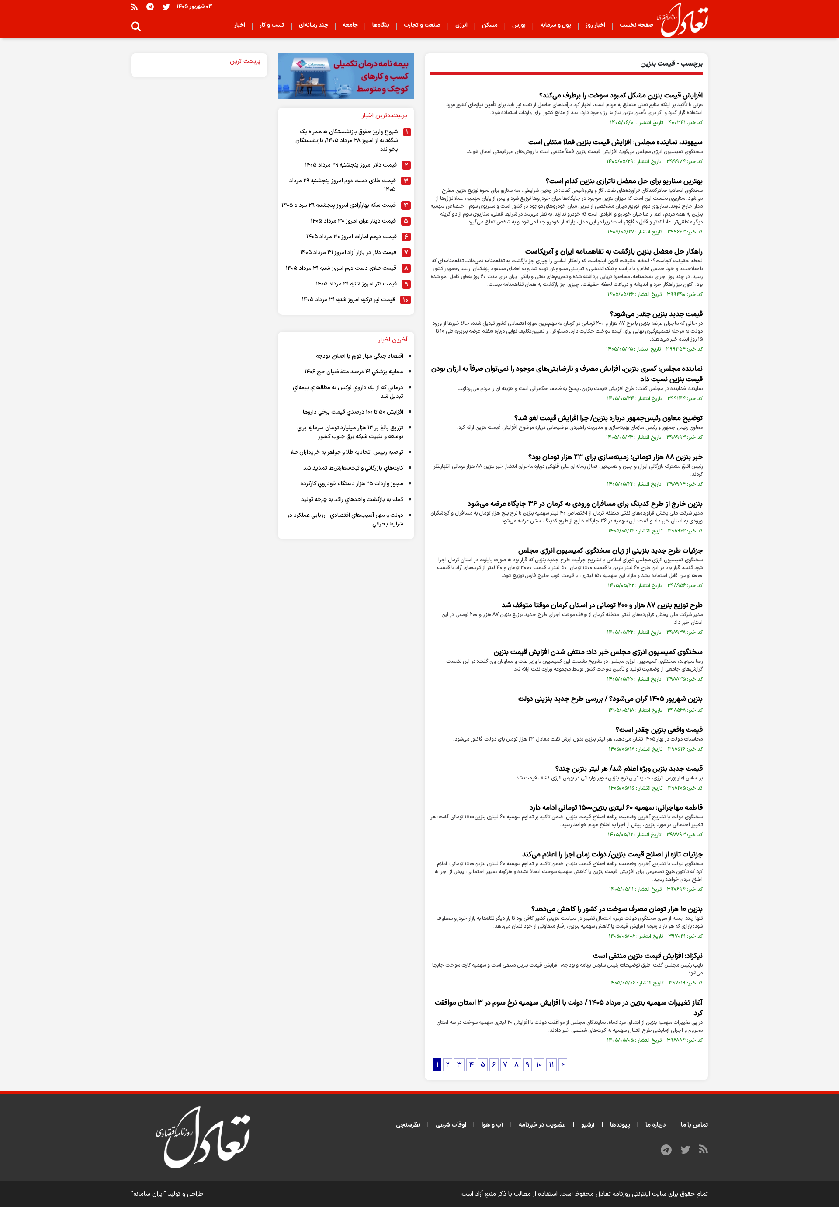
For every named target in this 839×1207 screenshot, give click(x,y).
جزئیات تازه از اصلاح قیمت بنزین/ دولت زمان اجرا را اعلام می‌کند (612, 854)
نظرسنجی (408, 1125)
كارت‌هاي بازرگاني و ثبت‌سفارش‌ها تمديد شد (353, 468)
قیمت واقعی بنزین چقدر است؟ (659, 730)
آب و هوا (492, 1125)
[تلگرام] (150, 6)
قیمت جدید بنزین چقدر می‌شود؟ (656, 314)
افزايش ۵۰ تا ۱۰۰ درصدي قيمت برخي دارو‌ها (353, 412)
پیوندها (620, 1125)
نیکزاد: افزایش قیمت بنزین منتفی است (648, 956)
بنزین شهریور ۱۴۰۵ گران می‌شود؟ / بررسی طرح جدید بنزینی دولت (610, 699)
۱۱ (551, 1065)
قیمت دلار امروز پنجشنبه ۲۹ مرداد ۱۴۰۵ (351, 165)
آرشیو (588, 1125)
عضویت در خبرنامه (542, 1125)
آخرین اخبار (392, 339)
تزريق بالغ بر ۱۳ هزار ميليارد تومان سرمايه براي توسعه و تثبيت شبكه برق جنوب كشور (350, 432)
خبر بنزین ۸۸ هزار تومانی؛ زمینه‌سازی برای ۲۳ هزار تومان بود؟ (615, 457)
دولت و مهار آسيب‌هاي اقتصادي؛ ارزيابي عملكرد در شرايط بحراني (345, 520)
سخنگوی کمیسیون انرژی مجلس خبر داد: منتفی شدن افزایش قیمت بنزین (598, 652)
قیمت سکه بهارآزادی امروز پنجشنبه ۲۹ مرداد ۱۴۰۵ (338, 205)
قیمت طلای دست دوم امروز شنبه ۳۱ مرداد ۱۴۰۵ (341, 268)
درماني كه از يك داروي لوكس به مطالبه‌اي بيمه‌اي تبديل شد (348, 392)
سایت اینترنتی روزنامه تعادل (631, 1194)
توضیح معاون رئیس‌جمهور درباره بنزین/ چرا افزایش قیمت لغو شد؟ (608, 418)
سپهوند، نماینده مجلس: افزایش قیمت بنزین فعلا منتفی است (615, 142)
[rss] (134, 7)
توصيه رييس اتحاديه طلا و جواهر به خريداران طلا (347, 452)
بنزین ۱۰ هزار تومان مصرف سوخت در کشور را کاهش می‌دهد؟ (617, 909)
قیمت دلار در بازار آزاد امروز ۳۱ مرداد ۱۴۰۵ (348, 252)
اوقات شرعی (451, 1125)
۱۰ (539, 1065)
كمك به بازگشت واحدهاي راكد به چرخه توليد (352, 499)
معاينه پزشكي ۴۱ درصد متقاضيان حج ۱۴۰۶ (354, 372)
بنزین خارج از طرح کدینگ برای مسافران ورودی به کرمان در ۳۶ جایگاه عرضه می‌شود (585, 504)
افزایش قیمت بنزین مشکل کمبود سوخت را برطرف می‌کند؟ (621, 95)
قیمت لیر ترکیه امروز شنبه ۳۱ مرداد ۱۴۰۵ (348, 300)
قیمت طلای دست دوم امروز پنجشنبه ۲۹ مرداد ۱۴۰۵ (342, 185)
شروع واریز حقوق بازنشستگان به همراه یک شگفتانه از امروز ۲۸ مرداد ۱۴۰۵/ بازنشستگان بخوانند (346, 141)
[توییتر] (166, 7)
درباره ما (655, 1125)
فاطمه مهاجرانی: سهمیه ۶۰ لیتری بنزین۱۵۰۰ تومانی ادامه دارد (616, 808)
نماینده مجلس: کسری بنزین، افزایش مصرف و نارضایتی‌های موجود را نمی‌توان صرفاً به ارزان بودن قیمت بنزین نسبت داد (567, 374)
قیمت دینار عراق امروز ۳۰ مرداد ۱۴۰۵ (353, 221)
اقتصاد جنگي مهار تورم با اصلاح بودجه (359, 356)
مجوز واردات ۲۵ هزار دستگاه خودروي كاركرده (351, 484)
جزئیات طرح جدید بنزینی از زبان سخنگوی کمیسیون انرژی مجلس (610, 551)
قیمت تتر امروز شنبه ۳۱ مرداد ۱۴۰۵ (356, 284)
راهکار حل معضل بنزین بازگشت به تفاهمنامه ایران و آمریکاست (614, 252)
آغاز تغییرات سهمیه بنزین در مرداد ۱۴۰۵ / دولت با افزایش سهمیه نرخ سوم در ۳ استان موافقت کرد (569, 1008)
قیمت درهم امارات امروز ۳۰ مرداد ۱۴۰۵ (351, 237)
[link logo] (679, 20)
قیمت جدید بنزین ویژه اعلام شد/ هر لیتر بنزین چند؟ (629, 769)
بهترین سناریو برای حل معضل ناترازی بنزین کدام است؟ (624, 181)
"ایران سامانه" (148, 1194)
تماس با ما (694, 1125)
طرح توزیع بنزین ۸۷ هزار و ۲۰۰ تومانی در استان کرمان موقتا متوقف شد (602, 605)
